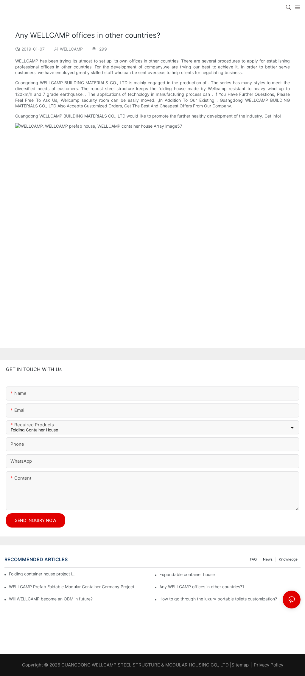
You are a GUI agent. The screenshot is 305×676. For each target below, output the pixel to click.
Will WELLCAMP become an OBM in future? (51, 598)
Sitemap (240, 665)
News (268, 559)
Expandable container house (187, 574)
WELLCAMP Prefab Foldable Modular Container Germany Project (71, 586)
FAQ (253, 559)
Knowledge (288, 559)
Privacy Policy (268, 665)
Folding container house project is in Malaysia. (43, 573)
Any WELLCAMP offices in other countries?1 (201, 586)
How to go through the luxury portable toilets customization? (218, 598)
